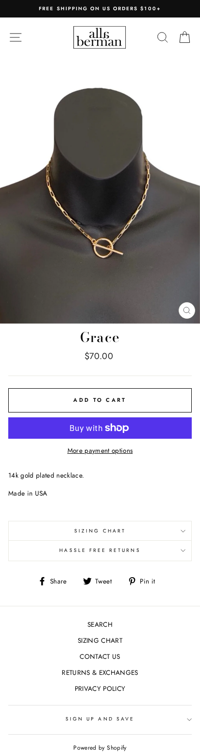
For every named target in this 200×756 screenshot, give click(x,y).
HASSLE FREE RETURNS (99, 550)
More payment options (100, 450)
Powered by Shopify (99, 747)
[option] (100, 9)
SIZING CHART (100, 530)
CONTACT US (100, 656)
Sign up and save (100, 718)
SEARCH (100, 624)
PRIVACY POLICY (100, 688)
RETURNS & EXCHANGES (100, 672)
